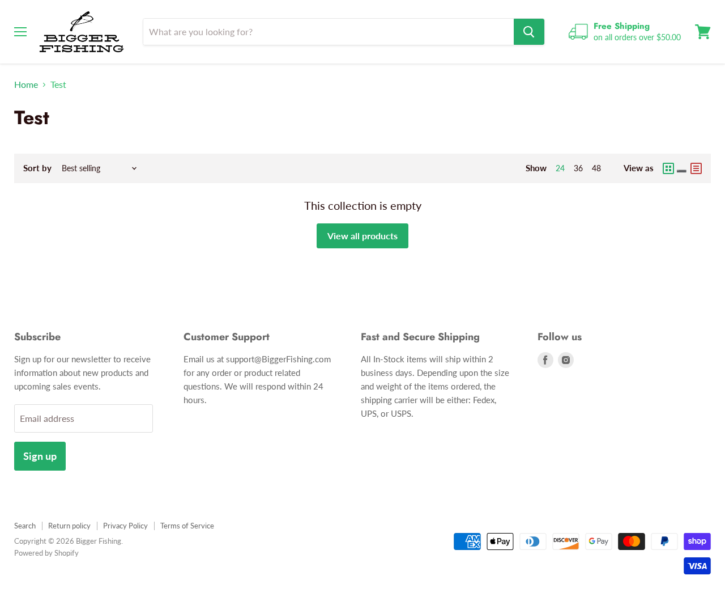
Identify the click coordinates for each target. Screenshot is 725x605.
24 (560, 168)
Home (26, 84)
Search (25, 525)
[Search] (529, 32)
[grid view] (675, 168)
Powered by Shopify (46, 552)
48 (596, 168)
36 (578, 168)
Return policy (69, 525)
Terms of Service (187, 525)
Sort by (37, 168)
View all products (362, 235)
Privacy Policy (125, 525)
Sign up (40, 456)
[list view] (696, 168)
